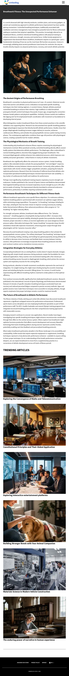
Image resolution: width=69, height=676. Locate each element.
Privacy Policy (35, 662)
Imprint (44, 662)
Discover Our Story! (23, 662)
